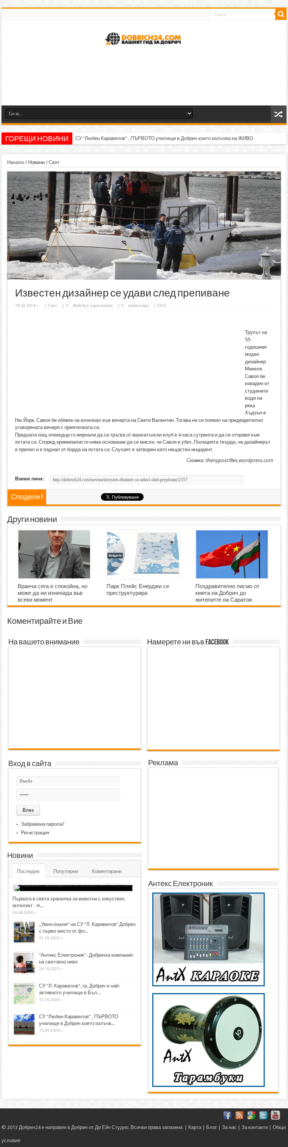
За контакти (255, 1127)
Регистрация (35, 832)
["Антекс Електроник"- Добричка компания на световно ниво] (24, 963)
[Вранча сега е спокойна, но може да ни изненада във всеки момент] (54, 554)
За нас (229, 1127)
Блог (211, 1127)
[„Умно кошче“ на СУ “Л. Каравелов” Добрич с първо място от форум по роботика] (24, 932)
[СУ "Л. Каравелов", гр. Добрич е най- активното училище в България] (24, 993)
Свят (54, 162)
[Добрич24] (144, 48)
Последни (28, 871)
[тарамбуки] (208, 1085)
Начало (15, 162)
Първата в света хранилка (104, 138)
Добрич (79, 1127)
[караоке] (208, 984)
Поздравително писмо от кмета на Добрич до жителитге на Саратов (227, 593)
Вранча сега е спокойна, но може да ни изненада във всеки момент (52, 593)
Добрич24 (29, 1127)
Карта (194, 1127)
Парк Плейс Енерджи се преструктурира (137, 589)
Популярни (65, 871)
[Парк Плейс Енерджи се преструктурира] (143, 554)
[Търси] (280, 14)
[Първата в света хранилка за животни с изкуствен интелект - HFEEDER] (73, 888)
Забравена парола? (42, 824)
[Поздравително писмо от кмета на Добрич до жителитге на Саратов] (232, 554)
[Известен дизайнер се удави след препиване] (144, 278)
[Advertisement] (144, 79)
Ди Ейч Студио (111, 1127)
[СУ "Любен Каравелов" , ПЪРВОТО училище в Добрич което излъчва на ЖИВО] (24, 1024)
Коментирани (107, 871)
